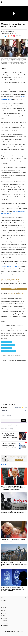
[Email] (17, 36)
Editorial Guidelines (20, 360)
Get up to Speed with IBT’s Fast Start (18, 456)
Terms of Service (11, 293)
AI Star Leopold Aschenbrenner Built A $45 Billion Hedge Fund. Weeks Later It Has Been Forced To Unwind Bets (12, 589)
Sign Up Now (19, 459)
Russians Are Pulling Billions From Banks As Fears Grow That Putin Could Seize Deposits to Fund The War (13, 512)
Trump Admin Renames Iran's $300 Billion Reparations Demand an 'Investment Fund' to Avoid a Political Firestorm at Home (13, 488)
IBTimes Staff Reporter (8, 31)
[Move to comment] (20, 36)
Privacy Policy (20, 293)
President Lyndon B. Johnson (9, 266)
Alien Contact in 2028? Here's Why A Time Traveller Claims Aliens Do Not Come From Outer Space (14, 564)
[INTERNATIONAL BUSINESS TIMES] (14, 2)
